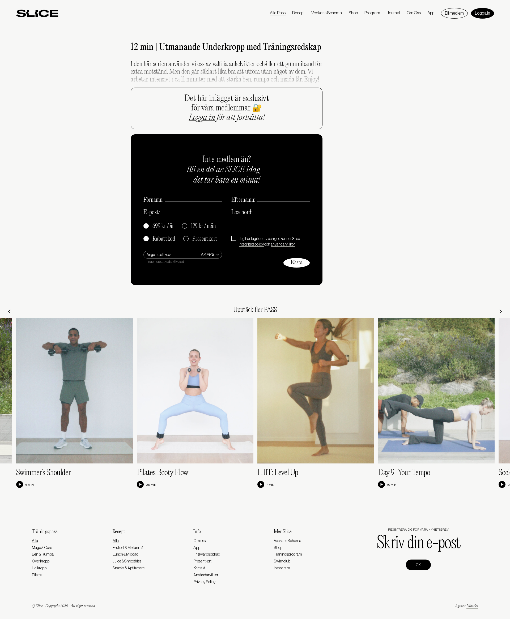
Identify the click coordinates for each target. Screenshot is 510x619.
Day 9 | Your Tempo (404, 473)
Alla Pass (278, 13)
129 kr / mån (199, 226)
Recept (298, 13)
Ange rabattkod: (159, 255)
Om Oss (414, 13)
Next (500, 311)
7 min (270, 484)
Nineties (472, 606)
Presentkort (200, 239)
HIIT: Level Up (277, 473)
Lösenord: (241, 212)
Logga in (482, 13)
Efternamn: (243, 200)
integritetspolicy (251, 244)
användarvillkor (283, 244)
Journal (393, 13)
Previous (9, 311)
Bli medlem (454, 13)
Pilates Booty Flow (162, 473)
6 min (29, 484)
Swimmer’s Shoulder (43, 473)
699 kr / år (158, 226)
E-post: (151, 212)
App (430, 13)
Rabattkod (159, 239)
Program (372, 13)
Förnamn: (153, 200)
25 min (151, 484)
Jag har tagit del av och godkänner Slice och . (269, 241)
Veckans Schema (326, 13)
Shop (353, 13)
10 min (392, 484)
